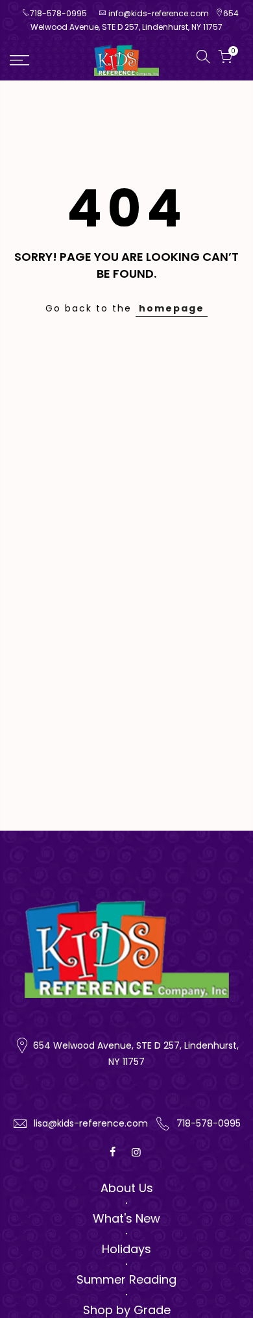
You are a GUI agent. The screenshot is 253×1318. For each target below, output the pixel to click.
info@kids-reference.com (158, 13)
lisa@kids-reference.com (91, 1123)
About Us (127, 1188)
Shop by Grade (127, 1310)
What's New (126, 1218)
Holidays (126, 1249)
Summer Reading (126, 1279)
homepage (171, 308)
